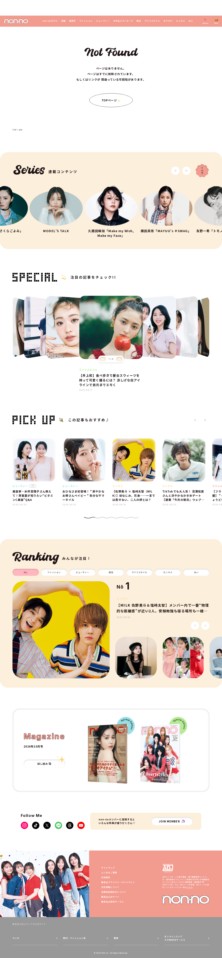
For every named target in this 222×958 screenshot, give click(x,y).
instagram (24, 825)
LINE (58, 825)
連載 (63, 21)
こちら (189, 887)
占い (191, 21)
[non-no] (16, 21)
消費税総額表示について (113, 891)
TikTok (35, 825)
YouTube (81, 825)
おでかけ (168, 21)
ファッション (86, 21)
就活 (138, 21)
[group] (61, 629)
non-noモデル (50, 21)
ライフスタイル (152, 21)
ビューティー (103, 21)
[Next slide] (186, 171)
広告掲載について (110, 887)
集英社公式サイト (110, 896)
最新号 (72, 21)
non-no (186, 899)
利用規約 (105, 877)
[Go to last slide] (175, 171)
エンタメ (180, 21)
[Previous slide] (103, 359)
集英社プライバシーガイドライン (118, 882)
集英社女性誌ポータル (112, 901)
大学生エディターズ (123, 21)
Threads (69, 825)
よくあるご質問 (109, 872)
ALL (26, 572)
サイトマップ (108, 867)
